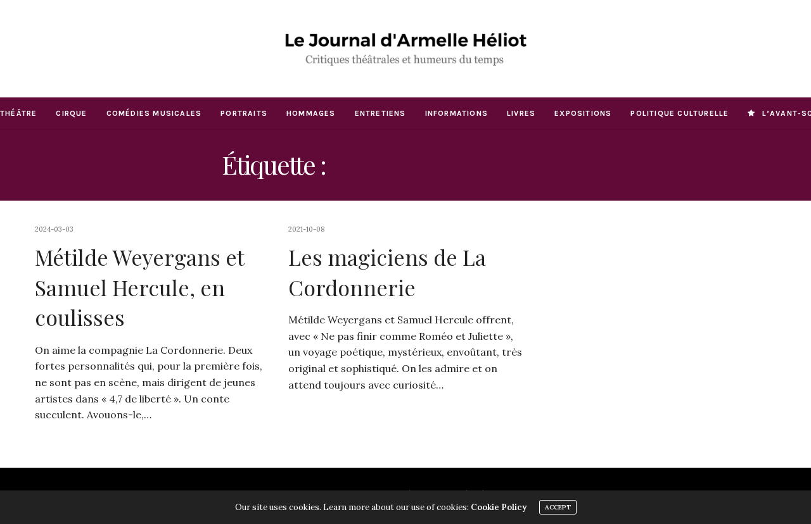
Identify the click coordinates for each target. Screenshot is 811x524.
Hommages (311, 113)
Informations (456, 113)
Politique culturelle (679, 113)
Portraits (243, 113)
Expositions (582, 113)
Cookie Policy (499, 507)
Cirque (71, 113)
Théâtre (18, 113)
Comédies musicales (154, 113)
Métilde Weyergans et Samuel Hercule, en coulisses (139, 287)
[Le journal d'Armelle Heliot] (405, 48)
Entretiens (380, 113)
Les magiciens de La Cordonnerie (387, 272)
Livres (521, 113)
